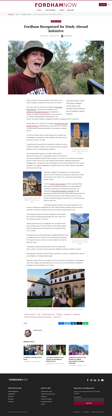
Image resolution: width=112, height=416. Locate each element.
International (67, 314)
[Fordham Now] (56, 4)
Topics (39, 10)
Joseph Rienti (76, 314)
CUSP (38, 314)
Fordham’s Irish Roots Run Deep (33, 358)
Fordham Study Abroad (48, 314)
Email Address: (78, 397)
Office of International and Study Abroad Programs (37, 317)
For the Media (50, 10)
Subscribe (102, 4)
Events (62, 10)
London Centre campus (57, 184)
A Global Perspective (29, 314)
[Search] (109, 4)
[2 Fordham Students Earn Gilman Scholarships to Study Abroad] (56, 350)
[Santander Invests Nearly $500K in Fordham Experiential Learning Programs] (78, 350)
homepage (59, 314)
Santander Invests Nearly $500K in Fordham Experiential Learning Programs (77, 360)
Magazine (70, 10)
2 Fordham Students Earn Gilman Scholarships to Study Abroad (54, 359)
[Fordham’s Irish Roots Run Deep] (33, 350)
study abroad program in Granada (62, 191)
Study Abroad (57, 317)
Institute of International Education (37, 112)
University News (56, 21)
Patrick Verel (69, 36)
